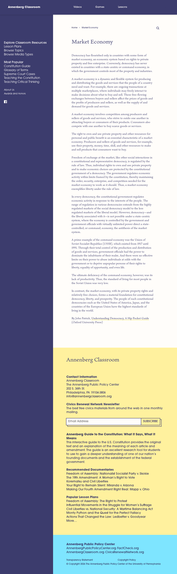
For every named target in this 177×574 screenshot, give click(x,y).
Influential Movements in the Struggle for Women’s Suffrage (109, 505)
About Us (9, 90)
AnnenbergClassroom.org (85, 552)
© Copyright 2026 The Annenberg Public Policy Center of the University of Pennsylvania (113, 564)
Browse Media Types (18, 54)
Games (99, 7)
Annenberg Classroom (24, 7)
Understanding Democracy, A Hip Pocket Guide (120, 318)
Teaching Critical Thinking (21, 82)
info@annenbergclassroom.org (89, 396)
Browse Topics (14, 50)
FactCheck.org (128, 548)
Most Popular (13, 62)
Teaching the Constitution (22, 78)
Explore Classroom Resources (25, 42)
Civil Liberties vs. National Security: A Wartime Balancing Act (109, 509)
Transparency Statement (79, 560)
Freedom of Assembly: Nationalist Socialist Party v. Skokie (107, 473)
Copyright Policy (127, 560)
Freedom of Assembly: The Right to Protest (96, 501)
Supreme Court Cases (19, 74)
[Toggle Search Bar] (164, 7)
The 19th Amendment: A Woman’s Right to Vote (100, 477)
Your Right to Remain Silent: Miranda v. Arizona (100, 485)
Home (74, 28)
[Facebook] (5, 102)
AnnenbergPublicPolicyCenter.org (91, 548)
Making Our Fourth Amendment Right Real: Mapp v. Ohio (108, 489)
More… (71, 520)
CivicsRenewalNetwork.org (124, 552)
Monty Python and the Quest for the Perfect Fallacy (103, 513)
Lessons (122, 7)
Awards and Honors (15, 94)
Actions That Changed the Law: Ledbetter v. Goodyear (106, 517)
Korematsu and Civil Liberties (87, 481)
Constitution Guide (17, 66)
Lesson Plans (12, 46)
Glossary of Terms (16, 70)
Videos (77, 7)
